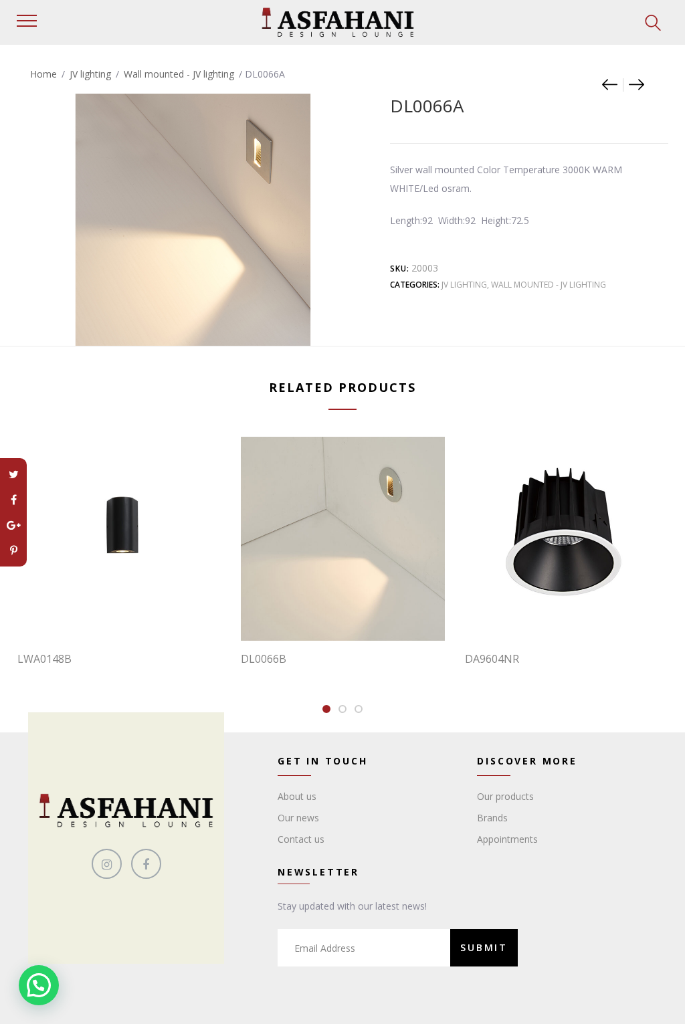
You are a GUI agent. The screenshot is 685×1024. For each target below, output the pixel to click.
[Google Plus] (13, 525)
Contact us (301, 839)
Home (43, 74)
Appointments (507, 839)
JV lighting (90, 74)
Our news (298, 817)
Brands (492, 817)
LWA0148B (44, 658)
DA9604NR (492, 658)
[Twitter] (13, 474)
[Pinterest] (13, 550)
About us (297, 796)
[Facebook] (13, 499)
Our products (505, 796)
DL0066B (263, 658)
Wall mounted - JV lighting (179, 74)
